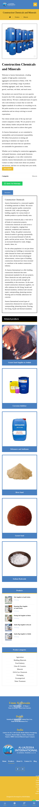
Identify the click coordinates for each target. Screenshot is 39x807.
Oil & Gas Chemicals (20, 672)
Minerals (34, 176)
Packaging (20, 675)
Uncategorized (20, 678)
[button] (35, 4)
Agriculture (20, 657)
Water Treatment (20, 681)
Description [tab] (7, 192)
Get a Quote (7, 168)
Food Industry (20, 663)
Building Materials (20, 660)
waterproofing (14, 292)
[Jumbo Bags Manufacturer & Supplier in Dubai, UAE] (9, 4)
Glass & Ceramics (20, 666)
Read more (20, 354)
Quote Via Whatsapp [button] (13, 183)
